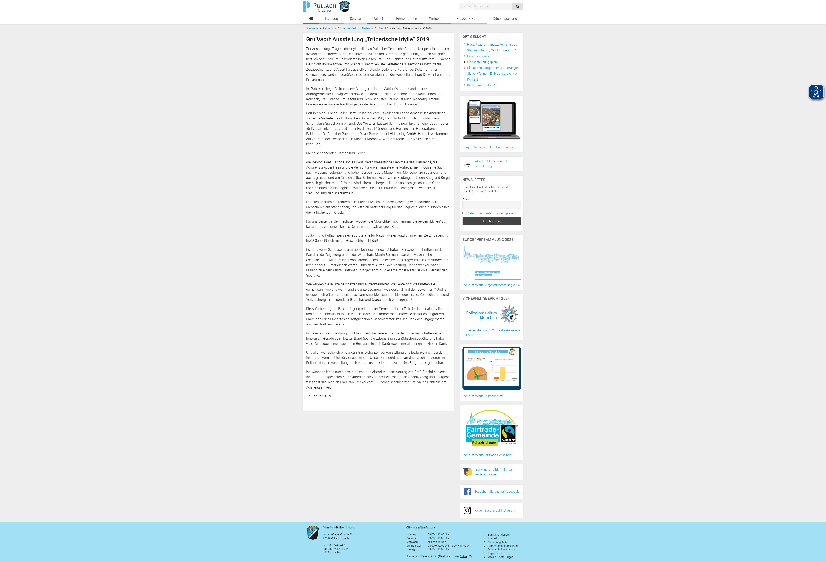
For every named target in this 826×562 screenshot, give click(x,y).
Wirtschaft (437, 19)
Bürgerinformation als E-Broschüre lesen (490, 147)
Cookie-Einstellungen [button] (500, 557)
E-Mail (466, 198)
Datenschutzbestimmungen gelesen (491, 213)
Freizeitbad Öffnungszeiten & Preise (492, 44)
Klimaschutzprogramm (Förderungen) (493, 68)
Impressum (495, 553)
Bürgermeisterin (347, 28)
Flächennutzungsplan (482, 62)
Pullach (378, 19)
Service (355, 19)
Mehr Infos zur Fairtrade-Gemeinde (486, 455)
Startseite (312, 28)
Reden (366, 28)
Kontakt (472, 79)
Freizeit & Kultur (469, 19)
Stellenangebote (498, 542)
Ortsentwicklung (505, 19)
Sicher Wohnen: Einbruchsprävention (492, 74)
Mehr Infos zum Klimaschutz (482, 396)
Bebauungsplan (478, 56)
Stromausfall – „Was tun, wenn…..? (491, 50)
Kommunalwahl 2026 (481, 85)
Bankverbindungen (499, 534)
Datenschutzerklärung (501, 549)
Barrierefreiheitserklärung (503, 545)
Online (463, 556)
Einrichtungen (406, 19)
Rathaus (331, 19)
